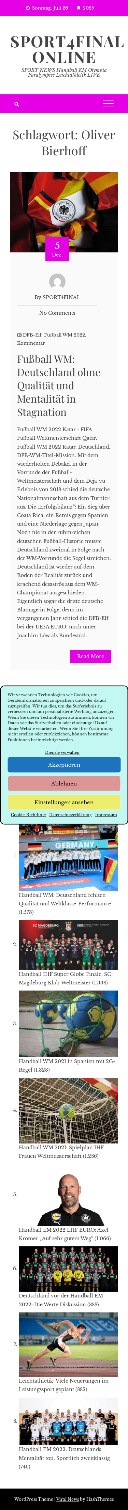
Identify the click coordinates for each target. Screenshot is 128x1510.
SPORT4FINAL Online (67, 48)
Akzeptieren (64, 764)
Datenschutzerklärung (70, 814)
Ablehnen (64, 783)
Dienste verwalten (62, 752)
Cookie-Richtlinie (28, 814)
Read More (90, 656)
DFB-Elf (32, 335)
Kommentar (31, 343)
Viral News (67, 1499)
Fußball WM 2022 (64, 335)
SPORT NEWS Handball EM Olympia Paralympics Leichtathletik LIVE (64, 72)
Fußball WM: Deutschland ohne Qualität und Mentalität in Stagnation (58, 385)
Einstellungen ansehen (64, 802)
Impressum (106, 814)
